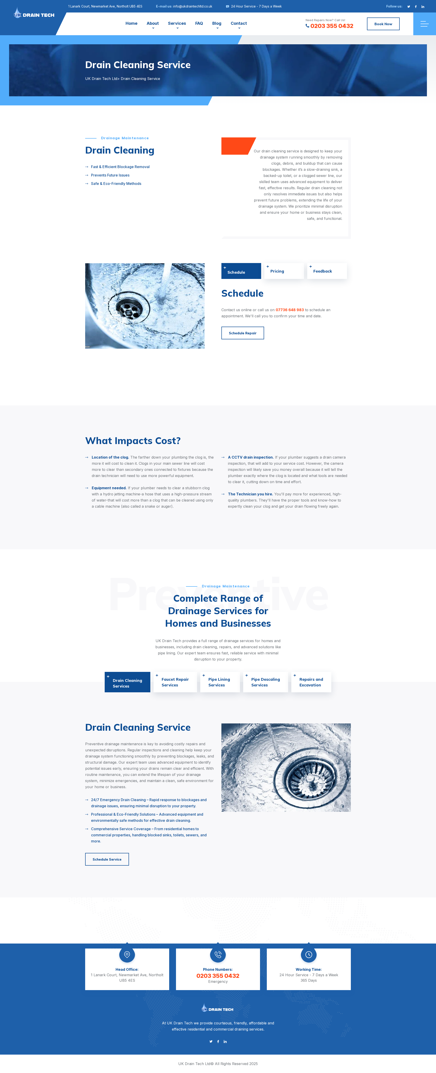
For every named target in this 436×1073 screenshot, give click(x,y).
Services (177, 23)
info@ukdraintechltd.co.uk (192, 6)
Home (131, 23)
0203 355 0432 (331, 25)
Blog (216, 23)
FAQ (199, 23)
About (153, 23)
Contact (239, 23)
